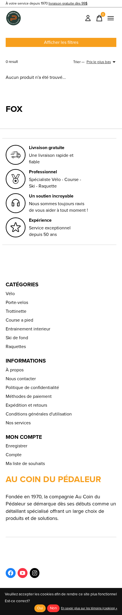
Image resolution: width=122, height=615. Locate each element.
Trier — (79, 62)
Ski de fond (17, 337)
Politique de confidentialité (32, 387)
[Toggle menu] (110, 18)
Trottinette (16, 311)
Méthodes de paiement (29, 396)
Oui (40, 608)
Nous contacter (21, 378)
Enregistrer (16, 446)
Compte (14, 454)
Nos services (18, 422)
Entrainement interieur (28, 329)
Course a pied (19, 320)
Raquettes (16, 346)
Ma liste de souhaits (25, 463)
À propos (15, 370)
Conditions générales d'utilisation (39, 414)
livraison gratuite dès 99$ (68, 3)
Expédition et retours (26, 405)
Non (53, 608)
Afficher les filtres (61, 42)
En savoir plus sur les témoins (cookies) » (89, 608)
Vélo (10, 293)
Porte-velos (17, 302)
